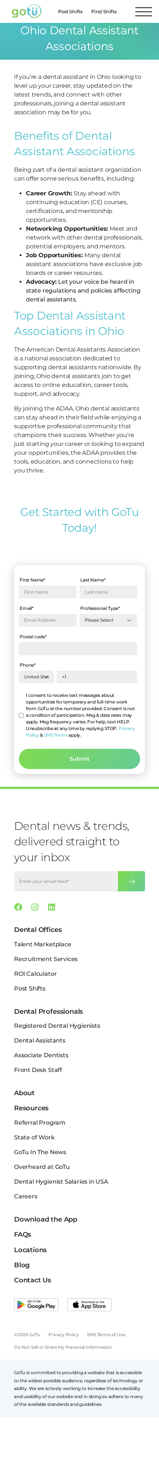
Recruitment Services (46, 959)
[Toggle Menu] (143, 11)
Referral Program (39, 1122)
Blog (22, 1265)
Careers (25, 1196)
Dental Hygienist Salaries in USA (61, 1181)
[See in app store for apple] (89, 1304)
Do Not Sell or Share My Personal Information (63, 1347)
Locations (30, 1250)
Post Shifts (70, 11)
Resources (31, 1108)
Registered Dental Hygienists (57, 1025)
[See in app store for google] (36, 1304)
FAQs (22, 1234)
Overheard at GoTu (42, 1166)
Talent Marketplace (42, 944)
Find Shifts (103, 11)
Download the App (45, 1219)
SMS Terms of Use (106, 1334)
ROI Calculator (35, 973)
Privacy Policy (63, 1334)
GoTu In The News (40, 1152)
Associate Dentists (41, 1055)
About (24, 1093)
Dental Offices (37, 930)
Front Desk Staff (38, 1069)
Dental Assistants (39, 1040)
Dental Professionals (48, 1011)
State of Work (34, 1137)
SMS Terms (55, 735)
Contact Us (32, 1280)
